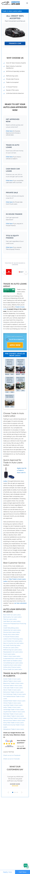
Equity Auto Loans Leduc (11, 634)
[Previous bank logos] (4, 272)
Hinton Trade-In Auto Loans (12, 703)
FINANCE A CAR (15, 43)
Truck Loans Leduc (9, 654)
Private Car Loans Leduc (11, 647)
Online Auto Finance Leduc (12, 667)
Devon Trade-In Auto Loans (12, 690)
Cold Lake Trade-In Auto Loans (13, 687)
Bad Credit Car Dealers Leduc (12, 660)
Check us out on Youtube (11, 759)
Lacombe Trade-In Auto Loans (12, 705)
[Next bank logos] (26, 272)
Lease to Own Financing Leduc (13, 639)
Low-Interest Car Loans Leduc (12, 641)
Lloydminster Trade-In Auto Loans (14, 712)
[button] (26, 866)
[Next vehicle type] (27, 35)
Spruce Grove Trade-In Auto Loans (14, 720)
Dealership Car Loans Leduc (12, 630)
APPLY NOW (15, 345)
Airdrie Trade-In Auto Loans (12, 679)
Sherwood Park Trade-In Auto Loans (14, 718)
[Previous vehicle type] (3, 35)
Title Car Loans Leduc (10, 619)
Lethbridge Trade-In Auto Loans (13, 709)
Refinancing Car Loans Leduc (12, 650)
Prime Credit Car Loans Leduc (12, 669)
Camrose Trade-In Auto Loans (12, 685)
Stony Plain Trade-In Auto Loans (13, 722)
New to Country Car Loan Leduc (13, 643)
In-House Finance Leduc (11, 636)
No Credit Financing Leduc (11, 645)
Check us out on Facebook (12, 755)
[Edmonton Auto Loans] (10, 3)
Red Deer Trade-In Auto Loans (12, 714)
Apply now (7, 872)
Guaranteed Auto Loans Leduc (13, 658)
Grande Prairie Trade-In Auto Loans (14, 701)
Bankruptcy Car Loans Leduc (12, 617)
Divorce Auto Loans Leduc (11, 632)
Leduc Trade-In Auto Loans (11, 707)
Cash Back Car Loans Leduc (12, 621)
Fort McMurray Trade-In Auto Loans (14, 694)
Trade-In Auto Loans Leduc (11, 656)
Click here (9, 131)
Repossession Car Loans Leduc (13, 652)
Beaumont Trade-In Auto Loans (13, 683)
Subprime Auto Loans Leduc (12, 665)
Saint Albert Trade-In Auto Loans (13, 716)
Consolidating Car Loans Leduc (13, 663)
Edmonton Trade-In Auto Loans (13, 692)
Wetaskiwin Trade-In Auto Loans (13, 729)
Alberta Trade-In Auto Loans (12, 681)
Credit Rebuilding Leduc (11, 628)
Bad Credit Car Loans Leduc (12, 615)
